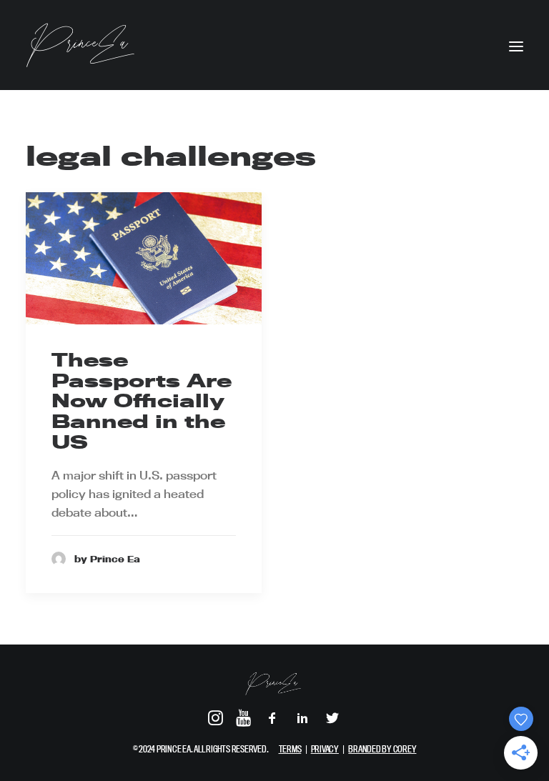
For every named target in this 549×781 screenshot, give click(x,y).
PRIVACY (325, 749)
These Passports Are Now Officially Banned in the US (141, 401)
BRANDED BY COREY (382, 749)
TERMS (290, 749)
